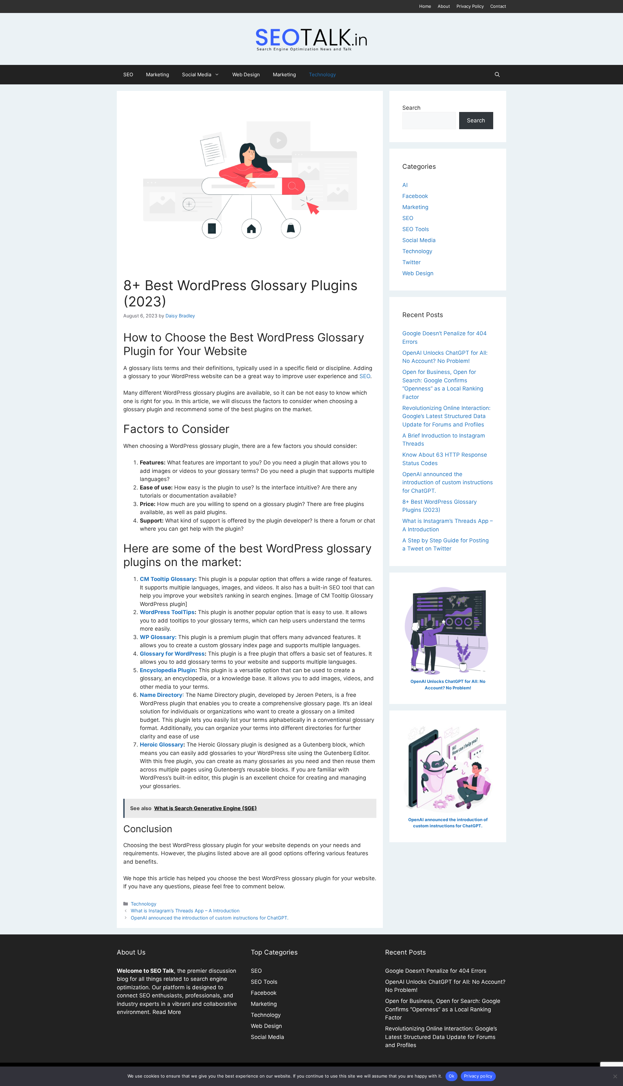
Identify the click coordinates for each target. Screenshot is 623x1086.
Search (411, 108)
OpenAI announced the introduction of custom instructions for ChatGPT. (209, 917)
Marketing (157, 74)
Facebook (415, 196)
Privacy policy (478, 1076)
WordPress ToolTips (167, 612)
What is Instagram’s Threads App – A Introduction (185, 910)
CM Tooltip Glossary (167, 579)
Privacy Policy (470, 6)
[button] (497, 74)
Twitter (411, 262)
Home (425, 6)
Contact (498, 6)
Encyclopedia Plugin (167, 670)
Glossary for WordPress (172, 653)
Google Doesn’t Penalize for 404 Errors (435, 971)
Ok (452, 1076)
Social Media (196, 74)
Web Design (246, 74)
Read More (167, 1012)
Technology (322, 74)
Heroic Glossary (161, 744)
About (444, 6)
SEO (128, 74)
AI (405, 185)
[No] (615, 1076)
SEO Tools (415, 229)
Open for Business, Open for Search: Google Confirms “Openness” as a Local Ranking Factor (442, 1009)
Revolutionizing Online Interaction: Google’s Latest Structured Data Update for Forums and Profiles (446, 416)
